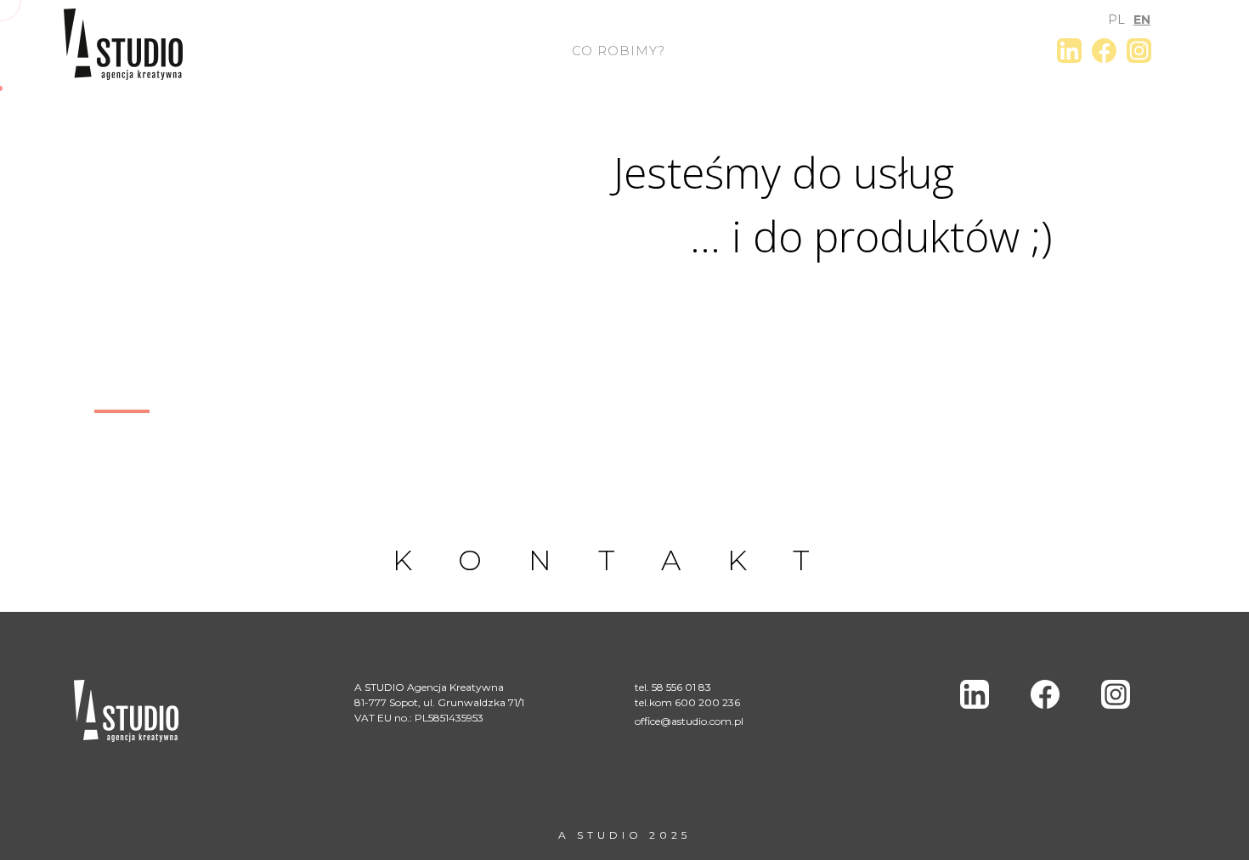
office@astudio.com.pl (689, 721)
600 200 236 (707, 702)
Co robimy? (618, 51)
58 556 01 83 (681, 687)
